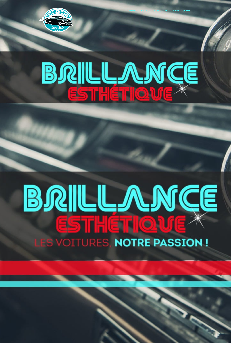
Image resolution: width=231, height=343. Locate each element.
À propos (133, 11)
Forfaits (157, 11)
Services (145, 11)
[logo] (58, 18)
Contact (187, 11)
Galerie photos (171, 11)
